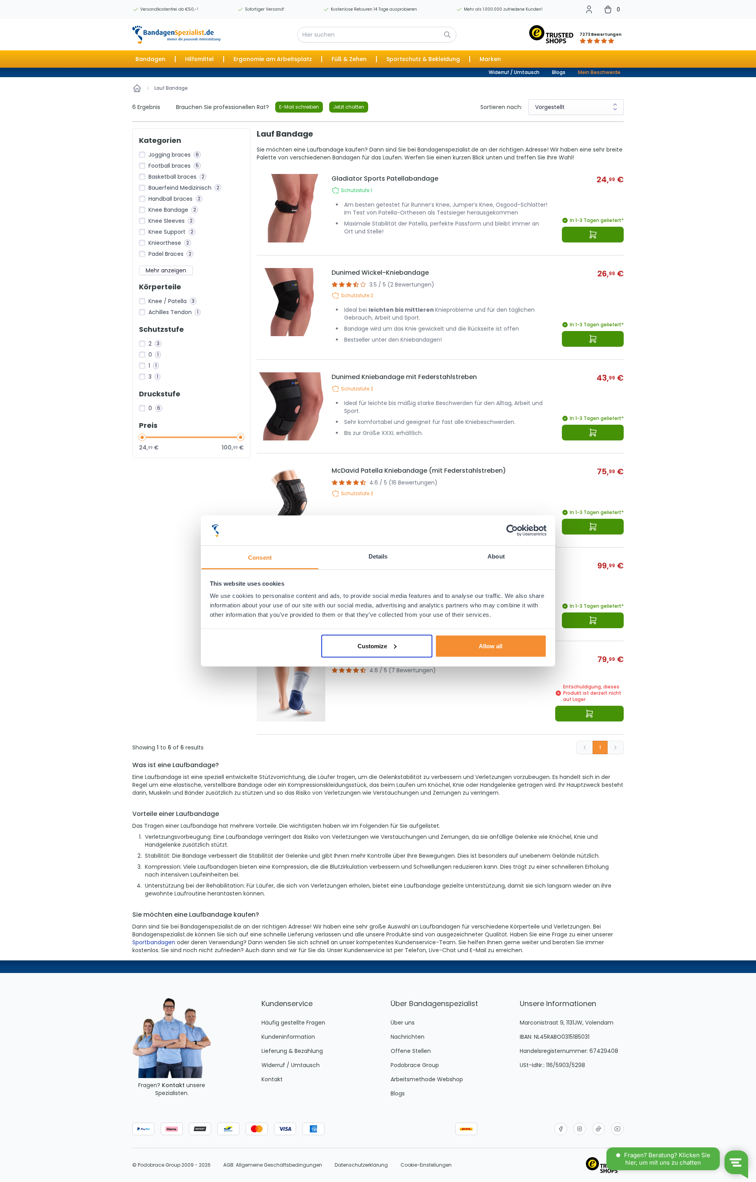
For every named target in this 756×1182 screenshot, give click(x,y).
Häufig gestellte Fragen (293, 1023)
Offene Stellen (411, 1051)
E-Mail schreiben (299, 107)
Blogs (558, 72)
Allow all (490, 645)
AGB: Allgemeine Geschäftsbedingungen (272, 1165)
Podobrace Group (415, 1065)
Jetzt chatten (348, 107)
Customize (372, 645)
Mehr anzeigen (166, 270)
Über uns (403, 1023)
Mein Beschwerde (599, 72)
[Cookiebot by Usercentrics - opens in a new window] (512, 530)
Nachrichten (407, 1037)
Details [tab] (378, 556)
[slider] (142, 437)
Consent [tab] (260, 557)
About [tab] (496, 556)
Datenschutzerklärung (361, 1165)
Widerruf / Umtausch (514, 72)
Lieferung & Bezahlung (292, 1051)
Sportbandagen (153, 942)
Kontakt (173, 1085)
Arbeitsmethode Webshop (427, 1079)
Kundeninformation (288, 1037)
